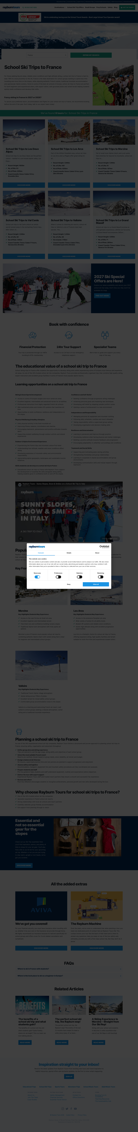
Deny (68, 584)
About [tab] (97, 553)
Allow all (96, 584)
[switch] (58, 576)
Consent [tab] (41, 553)
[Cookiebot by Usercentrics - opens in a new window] (101, 546)
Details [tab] (69, 553)
